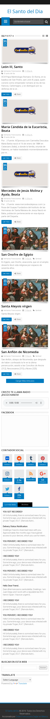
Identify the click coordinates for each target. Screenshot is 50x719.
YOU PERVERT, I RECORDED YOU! (18, 541)
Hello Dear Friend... (11, 585)
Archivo (25, 504)
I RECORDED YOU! (11, 556)
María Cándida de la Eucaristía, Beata (24, 129)
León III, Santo (12, 67)
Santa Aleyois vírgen (16, 306)
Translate (22, 683)
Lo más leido (10, 504)
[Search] (46, 21)
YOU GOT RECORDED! (12, 511)
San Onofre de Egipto (17, 254)
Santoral (38, 259)
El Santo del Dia (25, 11)
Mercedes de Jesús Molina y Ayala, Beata (21, 192)
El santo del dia (9, 73)
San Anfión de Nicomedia (20, 352)
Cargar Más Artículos (25, 381)
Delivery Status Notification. (15, 526)
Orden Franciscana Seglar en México (32, 716)
